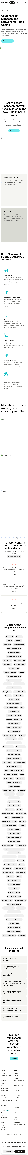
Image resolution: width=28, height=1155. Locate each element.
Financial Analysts (8, 747)
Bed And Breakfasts (19, 692)
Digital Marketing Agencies (14, 719)
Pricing (3, 1108)
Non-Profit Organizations (9, 821)
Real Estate (4, 1095)
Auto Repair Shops (19, 684)
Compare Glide (5, 1120)
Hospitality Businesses (10, 774)
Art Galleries (7, 684)
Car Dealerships (18, 695)
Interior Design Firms (9, 790)
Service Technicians (14, 892)
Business (3, 1083)
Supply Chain (4, 1088)
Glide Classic (4, 1129)
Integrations (4, 1125)
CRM (15, 1092)
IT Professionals (9, 794)
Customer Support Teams (14, 715)
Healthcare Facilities (19, 762)
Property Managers (19, 660)
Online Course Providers (10, 825)
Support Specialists (8, 908)
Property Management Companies (14, 849)
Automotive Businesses (14, 688)
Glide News (17, 1122)
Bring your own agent (6, 1075)
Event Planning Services (9, 735)
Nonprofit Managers (14, 652)
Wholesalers (21, 935)
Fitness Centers (20, 747)
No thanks (8, 1151)
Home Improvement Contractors (14, 770)
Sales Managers (20, 872)
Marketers (20, 809)
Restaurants (20, 861)
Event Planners (7, 664)
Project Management (19, 1085)
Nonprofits (22, 821)
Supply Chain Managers (14, 904)
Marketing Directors (8, 813)
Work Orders (17, 1095)
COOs (22, 707)
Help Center (17, 1115)
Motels (7, 817)
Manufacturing (4, 1090)
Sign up (12, 2)
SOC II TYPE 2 (10, 1134)
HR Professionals (8, 778)
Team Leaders (21, 908)
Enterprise (3, 1085)
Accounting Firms (14, 668)
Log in (17, 2)
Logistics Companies (14, 802)
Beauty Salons (7, 692)
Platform (3, 1073)
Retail (2, 1093)
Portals (15, 1087)
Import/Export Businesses (14, 782)
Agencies (21, 672)
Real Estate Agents (19, 644)
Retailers (21, 864)
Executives (22, 735)
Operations (22, 825)
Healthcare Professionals (14, 766)
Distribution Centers (14, 723)
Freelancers (18, 640)
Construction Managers (11, 707)
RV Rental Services (8, 872)
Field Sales (16, 1097)
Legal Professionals (14, 798)
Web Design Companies (14, 931)
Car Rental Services (14, 699)
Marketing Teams (21, 813)
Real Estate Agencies (14, 853)
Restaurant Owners (9, 861)
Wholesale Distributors (9, 935)
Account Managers (19, 664)
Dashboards (17, 1090)
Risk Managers (7, 868)
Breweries (8, 695)
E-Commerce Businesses (14, 727)
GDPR (15, 1134)
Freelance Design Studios (14, 750)
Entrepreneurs (7, 660)
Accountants (9, 636)
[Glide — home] (4, 2)
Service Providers (14, 888)
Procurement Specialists (14, 837)
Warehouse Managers (14, 927)
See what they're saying (14, 556)
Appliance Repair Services (14, 680)
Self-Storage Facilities (14, 880)
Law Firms (20, 794)
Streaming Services (20, 900)
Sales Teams (10, 876)
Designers (9, 640)
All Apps (16, 1100)
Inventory (16, 1073)
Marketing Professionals (14, 656)
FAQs (2, 1122)
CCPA (19, 1134)
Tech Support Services (14, 912)
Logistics (16, 1075)
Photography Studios (14, 833)
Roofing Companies (19, 868)
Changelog (3, 1127)
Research (3, 1115)
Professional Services (6, 1100)
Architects (19, 636)
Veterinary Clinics (14, 923)
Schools (19, 876)
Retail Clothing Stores (10, 864)
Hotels (22, 774)
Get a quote (6, 40)
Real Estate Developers (9, 857)
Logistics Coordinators (14, 805)
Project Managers (21, 845)
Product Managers (7, 845)
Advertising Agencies (10, 672)
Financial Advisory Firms (14, 743)
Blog (2, 1112)
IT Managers (21, 790)
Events (15, 1119)
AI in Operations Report (20, 1124)
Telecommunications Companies (14, 916)
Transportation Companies (14, 919)
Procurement (17, 1078)
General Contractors (14, 754)
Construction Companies (14, 703)
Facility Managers (11, 739)
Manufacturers (10, 809)
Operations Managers (14, 829)
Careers (3, 1110)
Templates (16, 1107)
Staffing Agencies (7, 900)
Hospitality (3, 1098)
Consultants (7, 644)
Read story (6, 450)
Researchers (22, 857)
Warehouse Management (20, 1083)
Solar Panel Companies (14, 896)
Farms (20, 739)
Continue (20, 1151)
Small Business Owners (14, 648)
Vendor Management (19, 1080)
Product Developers (14, 841)
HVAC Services (20, 778)
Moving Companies (17, 817)
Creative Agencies (14, 711)
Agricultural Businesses (14, 676)
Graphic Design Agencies (14, 758)
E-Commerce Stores (14, 731)
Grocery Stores (7, 762)
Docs (15, 1112)
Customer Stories (18, 1110)
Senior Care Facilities (14, 884)
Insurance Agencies (14, 786)
